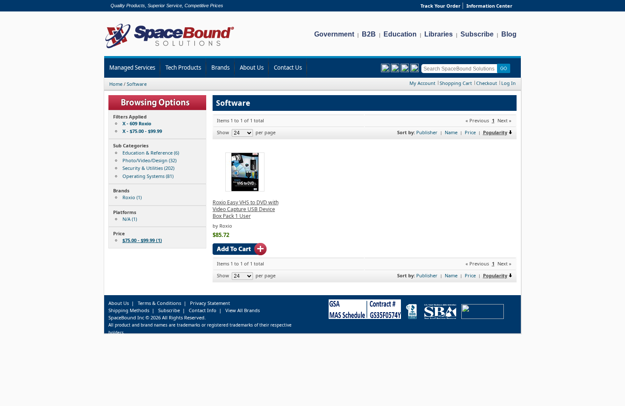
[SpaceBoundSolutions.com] (170, 49)
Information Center (489, 6)
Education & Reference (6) (150, 152)
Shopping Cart (456, 83)
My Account (422, 83)
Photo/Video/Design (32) (149, 160)
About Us (252, 67)
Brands (220, 67)
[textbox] (460, 68)
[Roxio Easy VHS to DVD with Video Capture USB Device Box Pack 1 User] (244, 189)
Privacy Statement (210, 303)
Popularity (495, 132)
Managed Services (132, 67)
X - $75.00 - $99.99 (142, 131)
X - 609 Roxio (136, 123)
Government (334, 34)
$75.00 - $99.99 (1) (142, 240)
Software (137, 84)
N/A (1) (129, 219)
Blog (509, 34)
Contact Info (202, 310)
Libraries (438, 34)
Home (115, 84)
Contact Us (288, 67)
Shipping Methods (128, 310)
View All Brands (242, 310)
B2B (369, 34)
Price (470, 132)
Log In (508, 83)
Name (451, 132)
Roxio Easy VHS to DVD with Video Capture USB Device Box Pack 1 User (245, 209)
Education (400, 34)
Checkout (486, 83)
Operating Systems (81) (147, 176)
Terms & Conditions (159, 303)
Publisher (427, 132)
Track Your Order (440, 6)
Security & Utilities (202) (148, 168)
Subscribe (477, 34)
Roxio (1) (132, 197)
